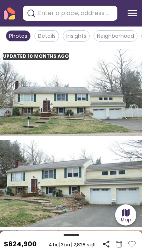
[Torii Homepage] (9, 13)
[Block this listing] (119, 244)
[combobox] (76, 13)
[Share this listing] (106, 243)
